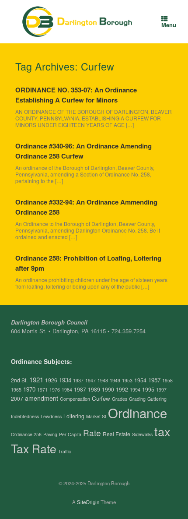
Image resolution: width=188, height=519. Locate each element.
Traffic (64, 451)
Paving (50, 434)
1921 (36, 379)
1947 (90, 380)
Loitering (73, 416)
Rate (92, 432)
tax (162, 431)
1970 (29, 389)
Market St (96, 416)
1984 (67, 389)
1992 (122, 389)
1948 (102, 380)
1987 (80, 389)
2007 (17, 398)
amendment (41, 398)
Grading (137, 398)
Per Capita (70, 434)
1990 (108, 389)
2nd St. (19, 380)
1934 (65, 380)
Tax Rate (33, 448)
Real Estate (116, 434)
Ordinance (137, 412)
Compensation (75, 398)
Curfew (101, 398)
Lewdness (51, 416)
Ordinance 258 (26, 434)
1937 (78, 380)
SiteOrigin (88, 501)
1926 (51, 380)
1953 (127, 380)
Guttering (157, 398)
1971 (42, 389)
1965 (16, 389)
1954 (140, 380)
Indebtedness (25, 416)
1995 (148, 389)
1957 (154, 380)
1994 (135, 389)
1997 (161, 389)
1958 (167, 380)
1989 (94, 389)
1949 (115, 380)
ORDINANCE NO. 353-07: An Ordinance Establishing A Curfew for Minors (76, 95)
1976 (54, 389)
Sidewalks (142, 434)
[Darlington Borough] (77, 21)
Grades (119, 398)
